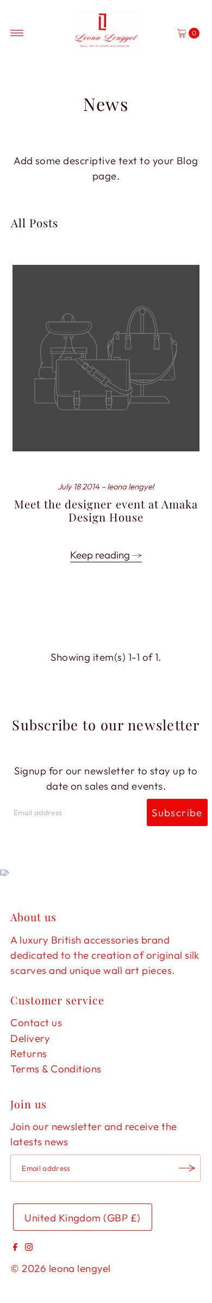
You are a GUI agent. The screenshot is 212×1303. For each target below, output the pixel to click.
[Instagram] (29, 1247)
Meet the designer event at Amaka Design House (106, 510)
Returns (28, 1053)
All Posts (34, 222)
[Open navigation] (17, 33)
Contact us (36, 1022)
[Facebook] (15, 1247)
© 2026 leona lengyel (60, 1268)
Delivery (30, 1038)
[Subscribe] (187, 1168)
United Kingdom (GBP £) (82, 1217)
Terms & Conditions (55, 1068)
